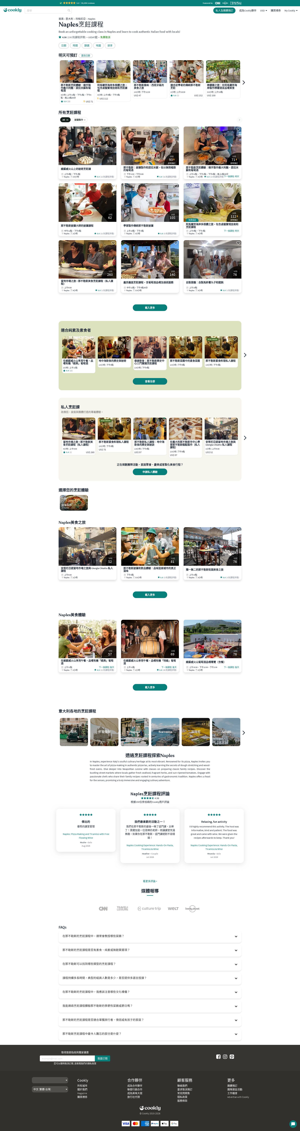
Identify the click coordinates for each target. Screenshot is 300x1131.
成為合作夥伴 (134, 1085)
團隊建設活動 (234, 1089)
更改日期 (85, 55)
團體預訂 (232, 1085)
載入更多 (150, 307)
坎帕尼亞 (81, 18)
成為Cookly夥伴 (247, 10)
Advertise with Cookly (238, 1096)
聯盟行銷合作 (134, 1089)
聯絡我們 (182, 1085)
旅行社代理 (133, 1096)
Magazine (82, 1093)
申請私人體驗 (150, 471)
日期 (63, 45)
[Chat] (293, 1124)
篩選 (86, 45)
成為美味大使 (134, 1093)
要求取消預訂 (184, 1089)
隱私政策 (92, 1063)
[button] (77, 3)
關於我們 (82, 1089)
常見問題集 (183, 1093)
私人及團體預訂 (224, 10)
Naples (91, 18)
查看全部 (150, 381)
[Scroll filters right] (239, 120)
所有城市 (82, 1085)
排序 (110, 45)
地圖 (98, 45)
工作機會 (232, 1093)
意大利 (69, 18)
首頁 (61, 18)
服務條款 (182, 1100)
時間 (75, 45)
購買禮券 (276, 10)
